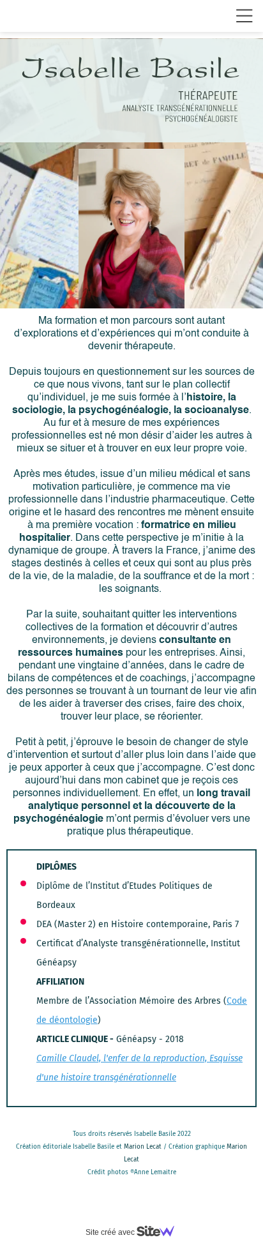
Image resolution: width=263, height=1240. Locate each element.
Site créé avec (111, 1232)
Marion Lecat (143, 1147)
